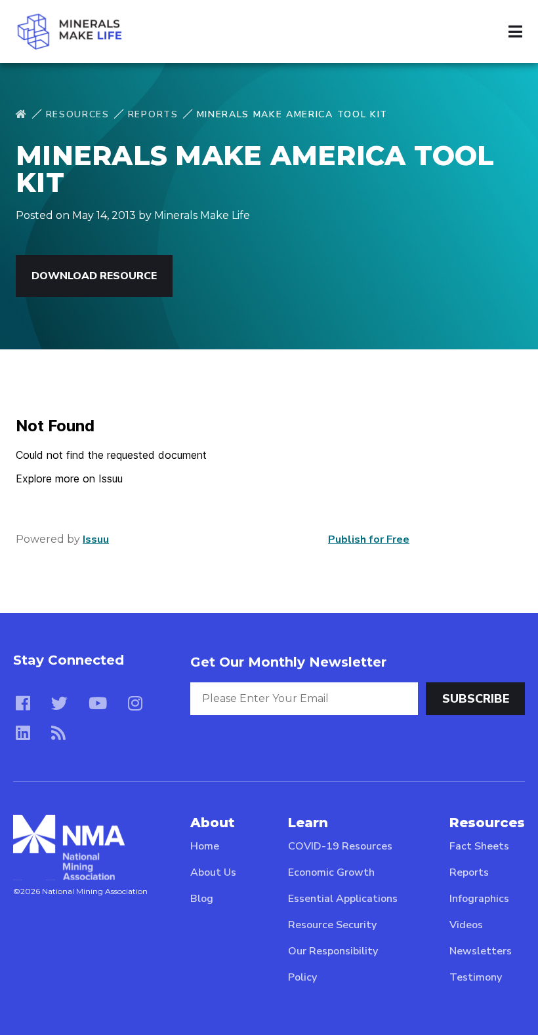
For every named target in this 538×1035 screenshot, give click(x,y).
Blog (201, 898)
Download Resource (94, 276)
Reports (153, 114)
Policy (302, 977)
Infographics (479, 898)
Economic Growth (331, 872)
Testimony (475, 977)
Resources (78, 114)
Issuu (96, 539)
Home (204, 846)
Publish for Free (368, 539)
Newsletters (480, 951)
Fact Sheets (479, 846)
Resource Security (332, 925)
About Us (213, 872)
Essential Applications (343, 898)
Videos (466, 925)
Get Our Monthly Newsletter (288, 662)
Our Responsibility (333, 951)
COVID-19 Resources (340, 846)
